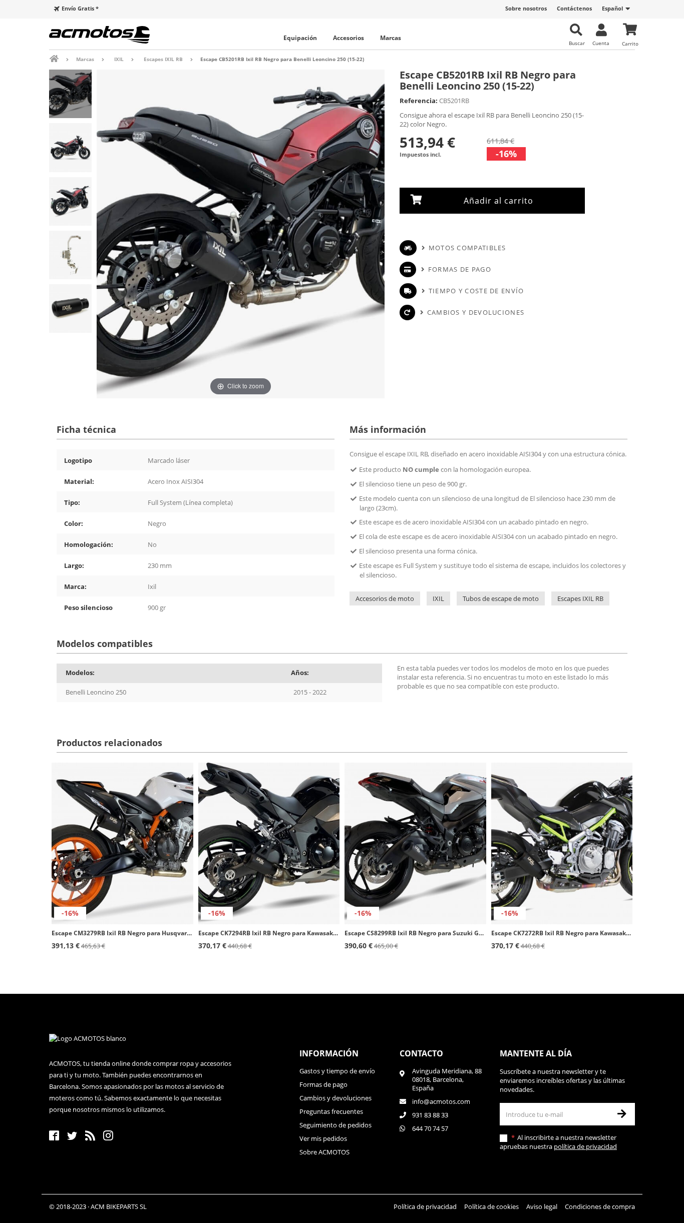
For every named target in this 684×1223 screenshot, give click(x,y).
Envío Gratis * (80, 8)
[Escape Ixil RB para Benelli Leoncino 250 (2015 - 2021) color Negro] (70, 94)
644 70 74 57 (430, 1128)
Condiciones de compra (600, 1206)
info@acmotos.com (441, 1101)
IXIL (438, 598)
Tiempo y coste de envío (476, 290)
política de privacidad (585, 1146)
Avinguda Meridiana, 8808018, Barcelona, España (447, 1079)
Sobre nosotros (526, 8)
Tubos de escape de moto (501, 598)
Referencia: (419, 100)
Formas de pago (459, 269)
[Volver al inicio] (61, 59)
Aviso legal (541, 1206)
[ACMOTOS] (116, 35)
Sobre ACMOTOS (324, 1151)
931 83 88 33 (430, 1114)
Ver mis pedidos (323, 1138)
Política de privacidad (425, 1206)
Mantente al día (536, 1053)
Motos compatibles (467, 247)
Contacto (421, 1053)
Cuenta (600, 43)
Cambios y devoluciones (475, 312)
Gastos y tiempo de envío (337, 1071)
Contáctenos (574, 8)
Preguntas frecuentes (331, 1111)
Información (329, 1053)
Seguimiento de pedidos (335, 1124)
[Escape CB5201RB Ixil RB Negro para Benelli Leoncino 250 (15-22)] (70, 255)
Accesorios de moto (385, 598)
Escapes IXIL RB (580, 598)
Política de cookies (491, 1206)
